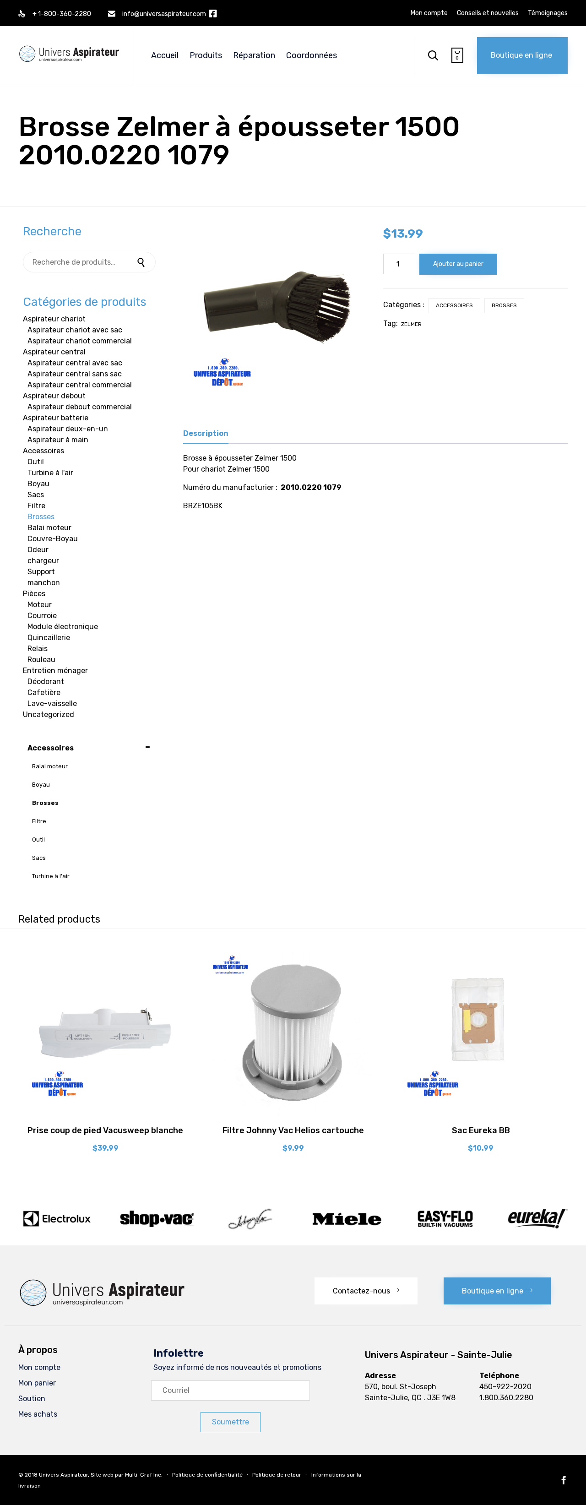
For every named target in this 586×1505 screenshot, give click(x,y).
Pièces (34, 593)
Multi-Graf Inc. (144, 1475)
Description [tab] (205, 433)
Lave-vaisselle (52, 703)
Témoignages (548, 13)
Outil (35, 461)
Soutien (31, 1398)
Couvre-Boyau (52, 538)
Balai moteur (49, 527)
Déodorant (45, 681)
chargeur (43, 560)
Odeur (38, 549)
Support (41, 571)
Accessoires (454, 305)
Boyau (38, 483)
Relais (37, 648)
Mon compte (429, 13)
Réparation (254, 55)
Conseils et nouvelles (488, 13)
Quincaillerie (48, 637)
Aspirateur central (54, 352)
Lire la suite (293, 1116)
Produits (206, 55)
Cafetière (43, 692)
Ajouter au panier (458, 264)
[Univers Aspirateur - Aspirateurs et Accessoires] (69, 44)
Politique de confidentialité (207, 1475)
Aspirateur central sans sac (74, 373)
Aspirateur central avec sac (74, 363)
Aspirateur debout (54, 395)
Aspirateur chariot (54, 319)
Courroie (42, 615)
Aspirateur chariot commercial (79, 341)
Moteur (39, 604)
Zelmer (411, 324)
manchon (43, 582)
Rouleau (41, 659)
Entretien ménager (55, 670)
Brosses (504, 305)
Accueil (165, 55)
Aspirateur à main (57, 439)
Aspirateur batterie (55, 417)
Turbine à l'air (50, 472)
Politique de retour (276, 1475)
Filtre (36, 505)
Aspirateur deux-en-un (67, 428)
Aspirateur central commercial (79, 384)
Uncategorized (48, 714)
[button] (522, 55)
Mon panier (37, 1383)
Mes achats (37, 1414)
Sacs (35, 494)
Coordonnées (311, 55)
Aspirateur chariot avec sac (74, 330)
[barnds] (293, 1229)
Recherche (142, 262)
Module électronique (62, 626)
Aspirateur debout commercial (79, 406)
